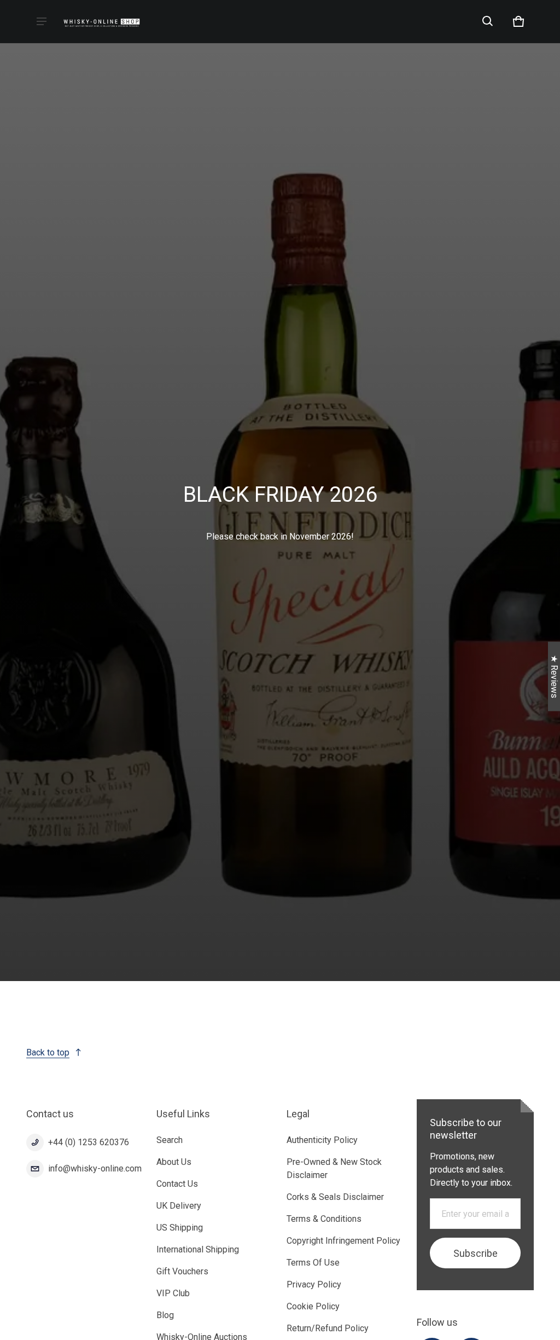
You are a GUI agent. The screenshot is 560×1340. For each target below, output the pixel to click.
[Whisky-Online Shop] (101, 21)
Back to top (47, 1052)
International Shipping (197, 1249)
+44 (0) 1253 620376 (88, 1142)
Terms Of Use (313, 1262)
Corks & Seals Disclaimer (335, 1197)
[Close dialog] (551, 1186)
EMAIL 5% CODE (457, 1313)
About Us (173, 1162)
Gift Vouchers (182, 1271)
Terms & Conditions (324, 1219)
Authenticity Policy (322, 1140)
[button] (487, 21)
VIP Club (173, 1293)
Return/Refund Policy (328, 1328)
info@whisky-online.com (95, 1168)
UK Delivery (178, 1205)
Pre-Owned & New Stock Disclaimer (334, 1168)
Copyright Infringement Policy (343, 1240)
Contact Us (177, 1184)
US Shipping (179, 1227)
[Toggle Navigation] (41, 21)
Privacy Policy (314, 1284)
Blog (165, 1315)
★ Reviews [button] (554, 676)
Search (169, 1140)
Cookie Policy (313, 1306)
